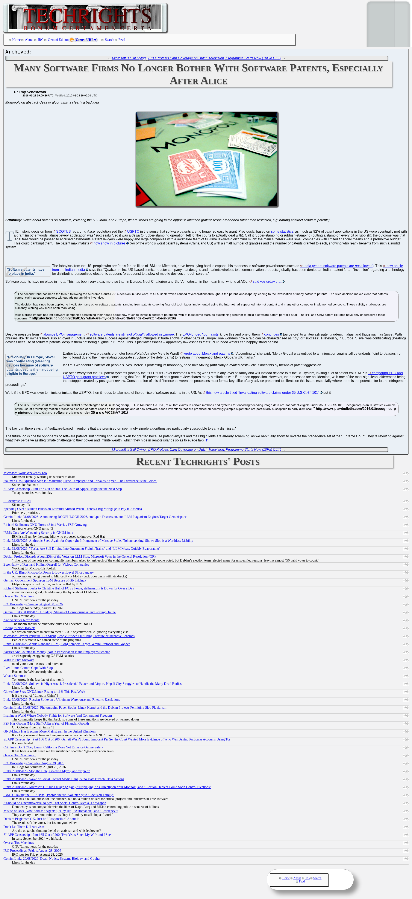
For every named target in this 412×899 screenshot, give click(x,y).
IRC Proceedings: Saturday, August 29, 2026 (33, 763)
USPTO (133, 231)
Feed (121, 39)
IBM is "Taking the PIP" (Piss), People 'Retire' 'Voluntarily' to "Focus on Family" (58, 795)
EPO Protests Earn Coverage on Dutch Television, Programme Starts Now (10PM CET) (214, 58)
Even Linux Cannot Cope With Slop (28, 668)
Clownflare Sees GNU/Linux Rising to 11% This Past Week (44, 691)
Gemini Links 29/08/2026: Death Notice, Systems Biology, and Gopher (51, 858)
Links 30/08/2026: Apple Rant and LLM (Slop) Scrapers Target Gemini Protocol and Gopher (66, 644)
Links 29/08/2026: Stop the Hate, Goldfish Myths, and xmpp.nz (46, 771)
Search (109, 39)
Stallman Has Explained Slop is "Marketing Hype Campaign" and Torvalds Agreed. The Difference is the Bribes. (80, 481)
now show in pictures (110, 243)
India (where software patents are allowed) (339, 266)
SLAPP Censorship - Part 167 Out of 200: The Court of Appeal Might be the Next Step (62, 489)
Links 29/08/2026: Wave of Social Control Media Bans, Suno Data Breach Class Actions (63, 779)
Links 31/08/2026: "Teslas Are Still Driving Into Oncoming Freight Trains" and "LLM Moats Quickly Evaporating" (82, 548)
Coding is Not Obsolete (19, 628)
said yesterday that (267, 281)
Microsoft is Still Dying (129, 58)
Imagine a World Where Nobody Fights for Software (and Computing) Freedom (57, 715)
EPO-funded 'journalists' (200, 334)
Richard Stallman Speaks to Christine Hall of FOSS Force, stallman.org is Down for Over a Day (68, 588)
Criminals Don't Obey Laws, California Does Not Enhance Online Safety (53, 747)
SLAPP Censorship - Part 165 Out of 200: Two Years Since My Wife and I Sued (57, 834)
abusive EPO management (63, 334)
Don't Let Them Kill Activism (23, 827)
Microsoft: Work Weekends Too (25, 473)
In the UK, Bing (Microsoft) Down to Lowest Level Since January (48, 572)
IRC (41, 39)
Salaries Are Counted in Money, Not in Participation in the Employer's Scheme (56, 652)
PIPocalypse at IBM (17, 501)
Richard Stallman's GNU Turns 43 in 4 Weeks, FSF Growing (45, 525)
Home (16, 39)
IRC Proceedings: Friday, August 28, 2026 (32, 850)
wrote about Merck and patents (206, 353)
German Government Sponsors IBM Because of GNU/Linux (44, 580)
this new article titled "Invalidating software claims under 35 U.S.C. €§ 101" (262, 392)
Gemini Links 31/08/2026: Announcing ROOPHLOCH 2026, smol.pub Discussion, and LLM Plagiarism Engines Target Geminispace (94, 517)
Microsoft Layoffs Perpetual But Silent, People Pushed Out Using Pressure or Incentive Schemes (69, 636)
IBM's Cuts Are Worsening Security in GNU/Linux (38, 532)
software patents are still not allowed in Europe (132, 334)
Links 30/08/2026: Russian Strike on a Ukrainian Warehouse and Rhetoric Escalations (61, 699)
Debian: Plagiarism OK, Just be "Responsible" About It (41, 819)
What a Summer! (14, 676)
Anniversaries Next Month (21, 620)
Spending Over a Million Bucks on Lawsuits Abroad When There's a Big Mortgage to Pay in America (72, 509)
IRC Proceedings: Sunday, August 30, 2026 (33, 604)
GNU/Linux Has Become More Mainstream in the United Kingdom (49, 731)
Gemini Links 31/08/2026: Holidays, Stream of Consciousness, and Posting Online (59, 612)
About (29, 39)
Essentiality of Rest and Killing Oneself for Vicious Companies (46, 564)
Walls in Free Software (18, 660)
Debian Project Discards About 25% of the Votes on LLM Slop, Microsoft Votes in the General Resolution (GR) (79, 556)
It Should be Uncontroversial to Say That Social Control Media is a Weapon (54, 803)
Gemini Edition (58, 39)
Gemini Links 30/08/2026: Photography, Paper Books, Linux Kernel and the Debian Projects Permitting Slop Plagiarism (84, 707)
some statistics (282, 231)
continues (271, 334)
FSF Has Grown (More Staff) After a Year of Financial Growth (46, 723)
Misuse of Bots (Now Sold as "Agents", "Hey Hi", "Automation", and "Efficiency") (60, 811)
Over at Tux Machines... (19, 596)
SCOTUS (63, 231)
